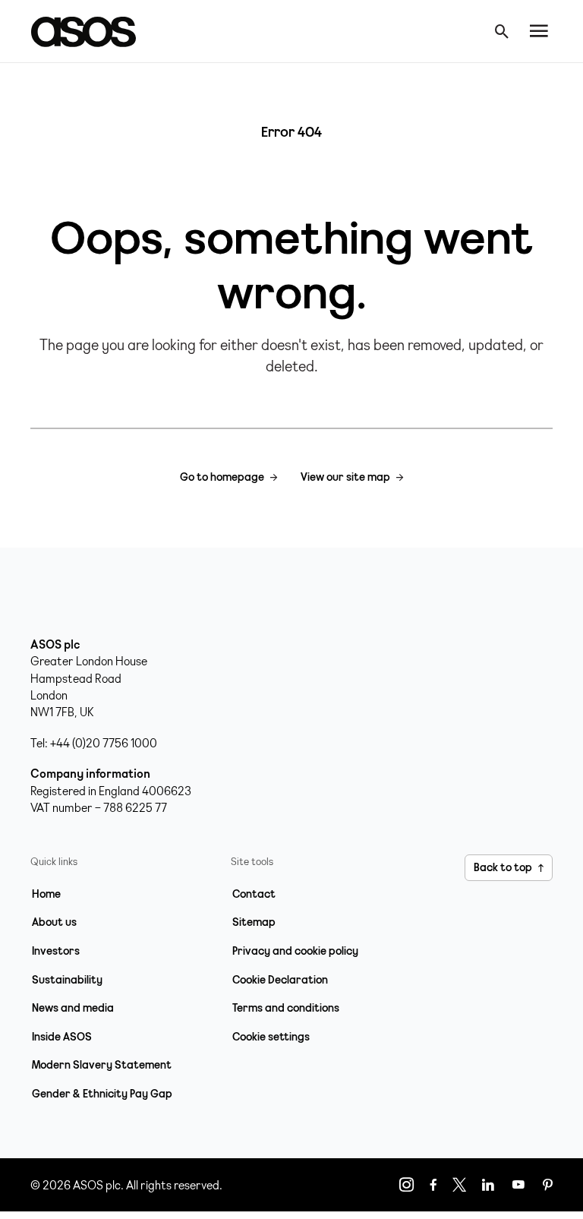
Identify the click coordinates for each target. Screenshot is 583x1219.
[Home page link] (91, 31)
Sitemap (254, 922)
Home (46, 894)
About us (54, 922)
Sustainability (67, 980)
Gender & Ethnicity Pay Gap (102, 1094)
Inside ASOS (62, 1037)
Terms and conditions (285, 1008)
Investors (56, 951)
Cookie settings (271, 1037)
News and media (73, 1008)
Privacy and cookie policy (295, 951)
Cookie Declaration (280, 980)
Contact (254, 894)
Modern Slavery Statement (102, 1065)
